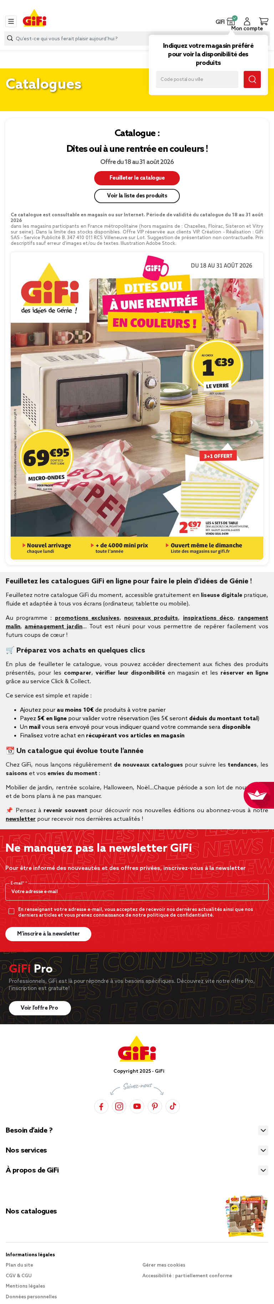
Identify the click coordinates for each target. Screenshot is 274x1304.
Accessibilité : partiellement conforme (187, 1276)
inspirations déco (208, 618)
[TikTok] (173, 1106)
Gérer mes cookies (163, 1265)
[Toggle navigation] (11, 21)
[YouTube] (137, 1106)
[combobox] (137, 38)
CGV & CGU (19, 1276)
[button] (231, 21)
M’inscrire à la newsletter (48, 934)
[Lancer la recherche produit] (10, 38)
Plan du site (19, 1265)
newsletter (21, 819)
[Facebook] (101, 1106)
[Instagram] (119, 1106)
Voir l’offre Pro (40, 1008)
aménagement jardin (53, 626)
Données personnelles (31, 1297)
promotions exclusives (87, 618)
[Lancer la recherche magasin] (252, 79)
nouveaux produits (151, 618)
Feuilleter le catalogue (137, 178)
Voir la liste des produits (137, 196)
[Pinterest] (155, 1106)
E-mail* (18, 883)
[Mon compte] (247, 21)
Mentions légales (25, 1286)
